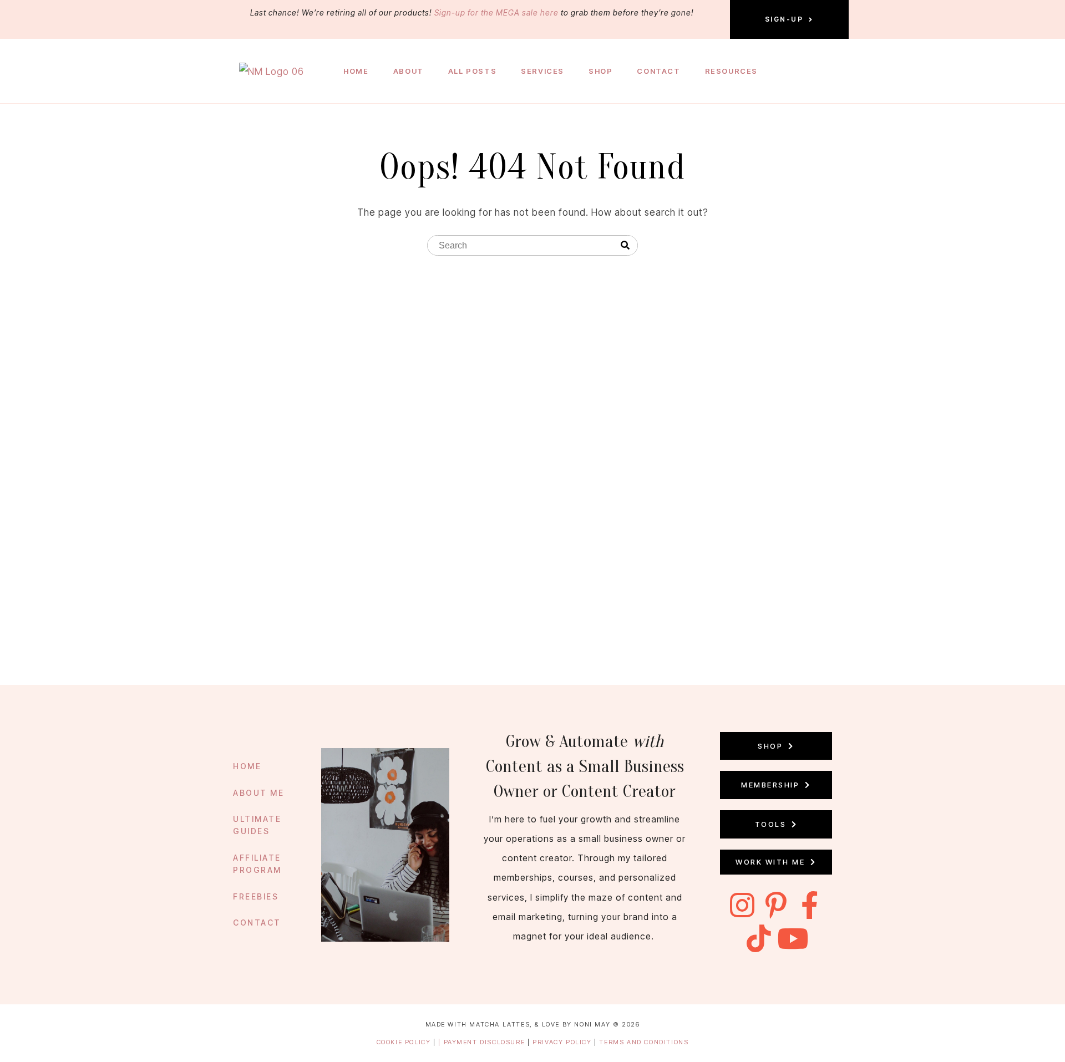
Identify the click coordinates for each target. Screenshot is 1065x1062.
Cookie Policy (404, 1042)
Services (542, 71)
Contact (658, 71)
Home (355, 71)
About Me (258, 792)
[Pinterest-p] (776, 905)
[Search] (625, 246)
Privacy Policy (563, 1042)
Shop (600, 71)
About (408, 71)
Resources (731, 71)
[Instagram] (742, 905)
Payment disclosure (486, 1042)
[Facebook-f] (810, 905)
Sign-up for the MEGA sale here (496, 12)
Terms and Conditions (643, 1042)
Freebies (255, 896)
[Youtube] (793, 938)
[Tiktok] (759, 938)
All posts (472, 71)
